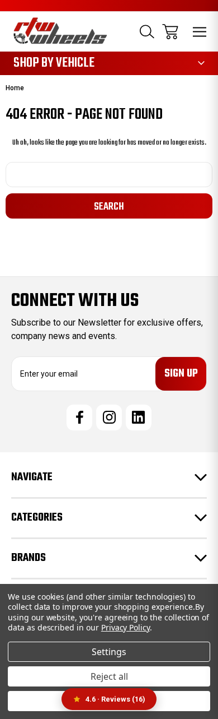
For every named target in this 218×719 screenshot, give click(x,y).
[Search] (147, 32)
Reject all (109, 676)
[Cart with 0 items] (170, 31)
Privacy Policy (125, 627)
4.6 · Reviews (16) (115, 699)
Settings (109, 652)
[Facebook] (79, 417)
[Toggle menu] (199, 31)
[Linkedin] (138, 417)
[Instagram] (109, 417)
